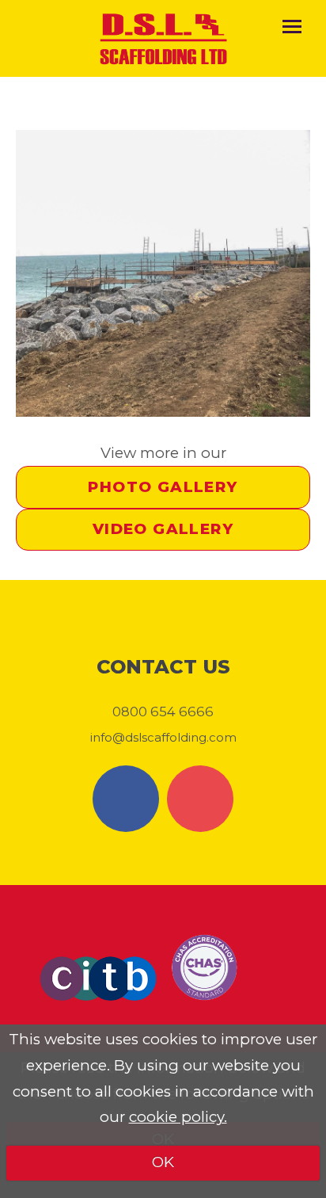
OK (163, 1162)
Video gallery (163, 529)
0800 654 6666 (163, 711)
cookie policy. (178, 1117)
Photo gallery (162, 487)
